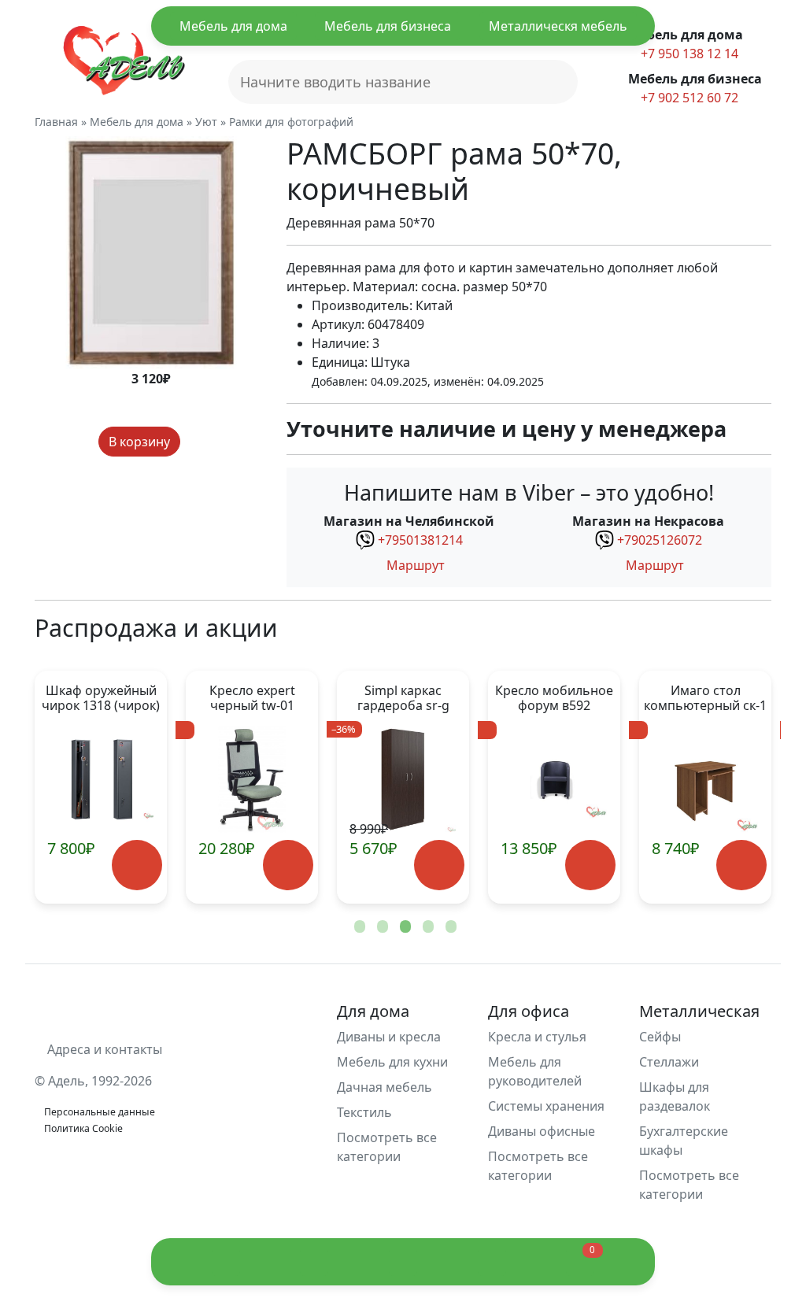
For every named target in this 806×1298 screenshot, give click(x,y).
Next (733, 787)
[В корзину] (136, 865)
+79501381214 (420, 540)
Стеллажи (669, 1062)
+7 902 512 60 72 (688, 97)
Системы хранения (546, 1106)
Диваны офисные (541, 1131)
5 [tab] (449, 927)
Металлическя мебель (558, 26)
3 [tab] (404, 927)
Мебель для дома (233, 26)
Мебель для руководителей (535, 1071)
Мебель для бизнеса (387, 26)
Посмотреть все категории (387, 1147)
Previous (72, 787)
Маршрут (414, 565)
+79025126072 (659, 540)
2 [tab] (381, 927)
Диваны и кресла (389, 1036)
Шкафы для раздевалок (674, 1096)
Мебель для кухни (392, 1062)
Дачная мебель (384, 1087)
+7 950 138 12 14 (688, 53)
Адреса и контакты (103, 1049)
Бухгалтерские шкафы (683, 1140)
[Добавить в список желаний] (195, 441)
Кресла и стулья (537, 1036)
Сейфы (660, 1036)
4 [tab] (426, 927)
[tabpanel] (251, 787)
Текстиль (364, 1112)
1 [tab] (358, 927)
